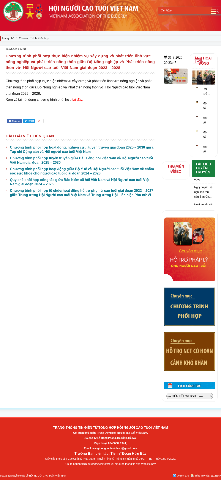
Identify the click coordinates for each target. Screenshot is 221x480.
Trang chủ (8, 38)
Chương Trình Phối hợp (34, 38)
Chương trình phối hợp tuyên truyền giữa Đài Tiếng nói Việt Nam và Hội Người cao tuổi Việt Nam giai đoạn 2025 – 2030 (81, 160)
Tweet (30, 121)
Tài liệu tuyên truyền (203, 168)
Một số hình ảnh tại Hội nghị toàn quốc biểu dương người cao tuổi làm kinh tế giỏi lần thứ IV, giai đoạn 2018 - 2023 (207, 120)
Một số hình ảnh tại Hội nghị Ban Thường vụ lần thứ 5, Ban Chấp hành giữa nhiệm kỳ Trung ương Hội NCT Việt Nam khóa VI (208, 106)
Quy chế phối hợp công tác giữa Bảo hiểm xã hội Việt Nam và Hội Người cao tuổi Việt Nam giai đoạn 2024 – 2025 (79, 182)
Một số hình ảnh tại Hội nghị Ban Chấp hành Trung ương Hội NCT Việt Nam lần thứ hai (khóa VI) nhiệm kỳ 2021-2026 (207, 149)
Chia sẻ (15, 121)
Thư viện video (175, 169)
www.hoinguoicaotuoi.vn (95, 464)
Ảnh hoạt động (203, 60)
